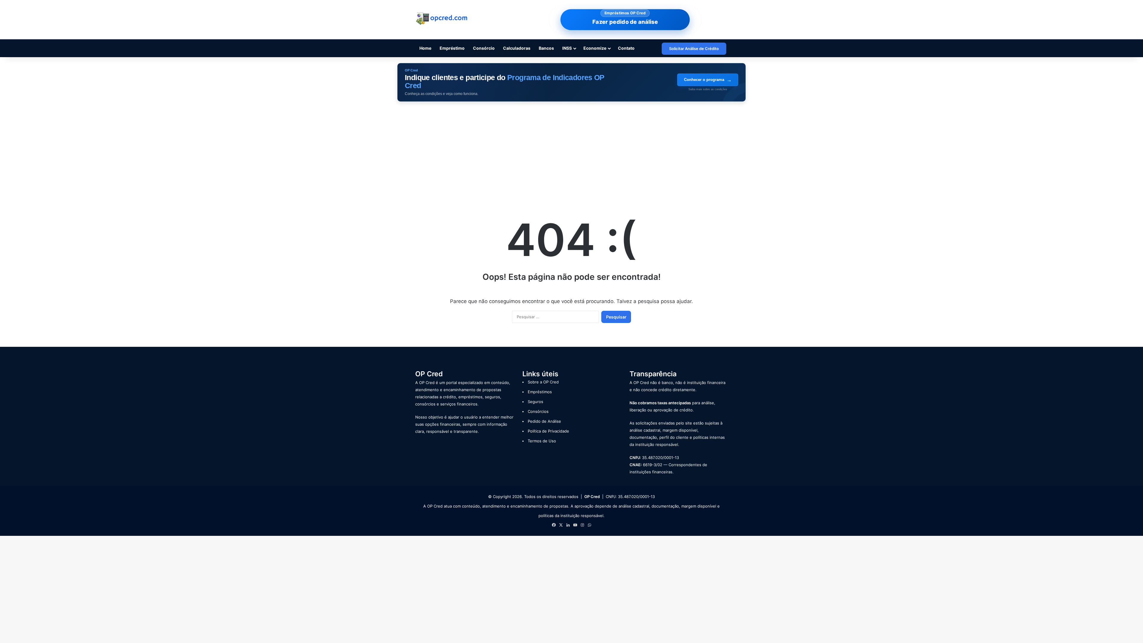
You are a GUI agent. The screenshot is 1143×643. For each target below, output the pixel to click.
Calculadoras (516, 48)
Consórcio (484, 48)
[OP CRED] (442, 18)
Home (425, 48)
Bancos (546, 48)
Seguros (535, 401)
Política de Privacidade (548, 431)
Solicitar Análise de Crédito (694, 48)
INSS (567, 48)
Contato (626, 48)
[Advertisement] (571, 152)
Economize (594, 48)
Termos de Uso (542, 440)
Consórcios (538, 411)
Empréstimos (540, 391)
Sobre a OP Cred (543, 382)
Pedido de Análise (544, 421)
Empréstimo (452, 48)
